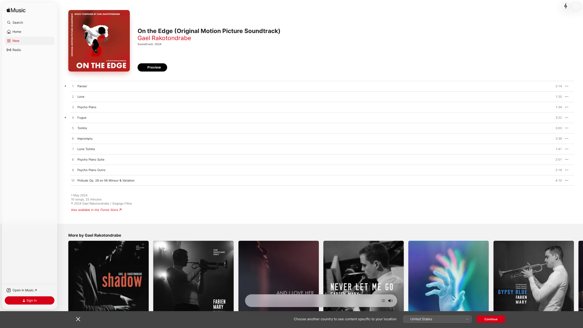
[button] (29, 22)
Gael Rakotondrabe (164, 37)
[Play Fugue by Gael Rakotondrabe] (72, 118)
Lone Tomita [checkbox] (86, 149)
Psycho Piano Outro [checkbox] (91, 170)
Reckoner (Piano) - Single (426, 242)
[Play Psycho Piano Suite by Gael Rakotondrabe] (72, 160)
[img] (16, 10)
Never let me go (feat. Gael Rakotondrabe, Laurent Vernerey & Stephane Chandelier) (189, 244)
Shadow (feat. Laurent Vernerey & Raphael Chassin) (105, 242)
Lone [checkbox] (80, 96)
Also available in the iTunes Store (94, 210)
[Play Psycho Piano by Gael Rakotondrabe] (72, 107)
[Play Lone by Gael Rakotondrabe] (72, 97)
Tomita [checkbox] (82, 128)
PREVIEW (557, 86)
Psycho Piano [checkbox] (86, 107)
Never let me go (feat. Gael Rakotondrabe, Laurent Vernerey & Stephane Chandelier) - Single (359, 244)
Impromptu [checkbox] (85, 138)
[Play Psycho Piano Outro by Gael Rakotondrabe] (72, 170)
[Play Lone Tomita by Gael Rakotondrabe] (72, 149)
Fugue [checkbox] (82, 117)
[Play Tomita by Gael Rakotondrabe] (72, 128)
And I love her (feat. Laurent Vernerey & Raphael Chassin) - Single (272, 244)
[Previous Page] (64, 281)
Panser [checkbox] (82, 86)
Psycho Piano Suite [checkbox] (91, 159)
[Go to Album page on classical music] (566, 6)
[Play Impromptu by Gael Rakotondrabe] (72, 139)
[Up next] (383, 300)
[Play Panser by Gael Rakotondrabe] (72, 86)
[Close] (78, 319)
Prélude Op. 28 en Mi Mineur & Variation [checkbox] (106, 180)
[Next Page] (578, 281)
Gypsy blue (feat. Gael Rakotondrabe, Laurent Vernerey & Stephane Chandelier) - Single (533, 244)
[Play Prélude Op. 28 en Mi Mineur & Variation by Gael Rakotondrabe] (72, 181)
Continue (491, 319)
